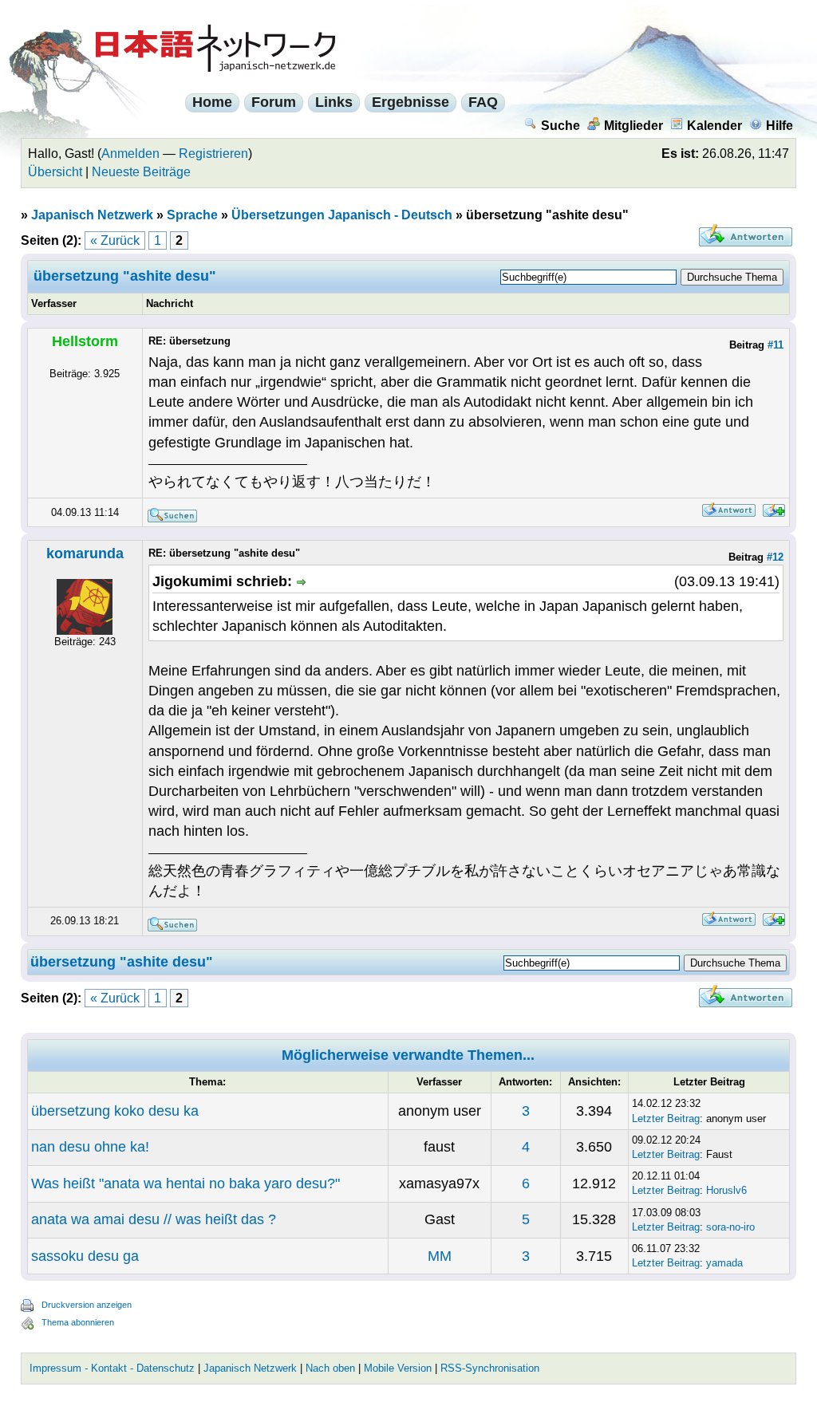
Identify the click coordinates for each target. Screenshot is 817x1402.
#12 (775, 557)
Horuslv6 (726, 1190)
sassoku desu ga (85, 1256)
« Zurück (115, 240)
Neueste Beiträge (141, 172)
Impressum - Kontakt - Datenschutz (112, 1368)
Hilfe (779, 125)
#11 (775, 345)
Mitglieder (633, 125)
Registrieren (213, 153)
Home (212, 102)
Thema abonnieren (77, 1322)
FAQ (483, 102)
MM (440, 1256)
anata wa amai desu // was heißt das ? (153, 1219)
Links (334, 102)
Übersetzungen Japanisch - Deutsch (341, 215)
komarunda (85, 553)
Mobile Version (398, 1368)
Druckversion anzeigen (86, 1304)
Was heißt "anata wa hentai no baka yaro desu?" (185, 1183)
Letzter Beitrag (666, 1118)
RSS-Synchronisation (489, 1368)
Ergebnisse (410, 102)
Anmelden (130, 153)
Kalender (714, 125)
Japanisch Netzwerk (92, 215)
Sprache (192, 215)
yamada (724, 1263)
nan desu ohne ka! (90, 1147)
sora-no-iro (730, 1227)
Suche (560, 125)
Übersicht (55, 172)
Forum (273, 102)
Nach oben (330, 1368)
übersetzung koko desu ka (115, 1111)
